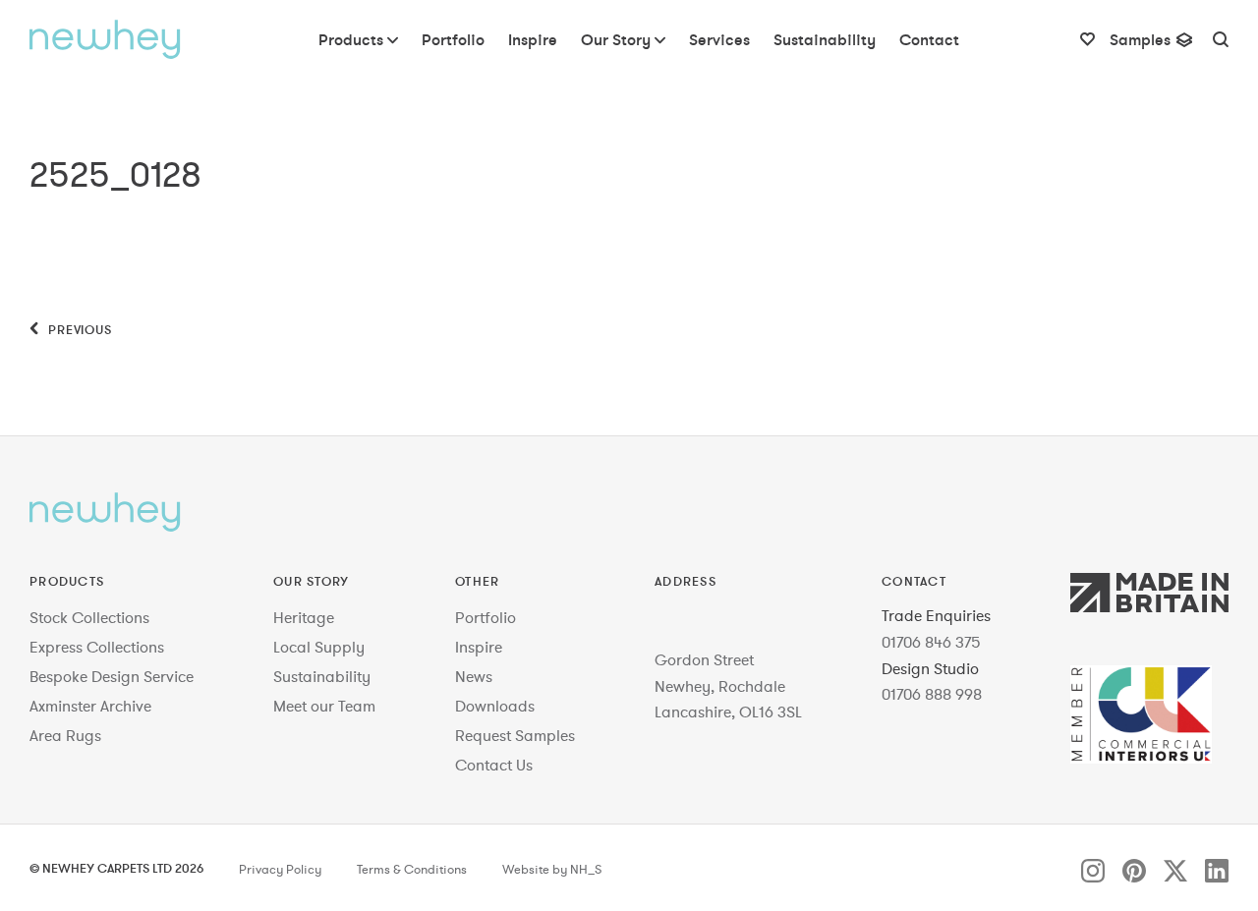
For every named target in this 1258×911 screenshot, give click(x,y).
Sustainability (322, 676)
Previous (78, 329)
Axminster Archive (90, 705)
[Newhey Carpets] (105, 39)
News (473, 676)
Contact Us (494, 764)
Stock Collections (89, 617)
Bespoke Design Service (111, 676)
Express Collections (96, 646)
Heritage (303, 617)
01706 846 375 (931, 642)
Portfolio (485, 617)
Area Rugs (65, 735)
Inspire (478, 646)
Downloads (495, 705)
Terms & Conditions (412, 870)
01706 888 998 (932, 694)
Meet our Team (324, 705)
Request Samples (515, 735)
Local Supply (319, 646)
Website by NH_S (551, 870)
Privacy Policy (280, 870)
